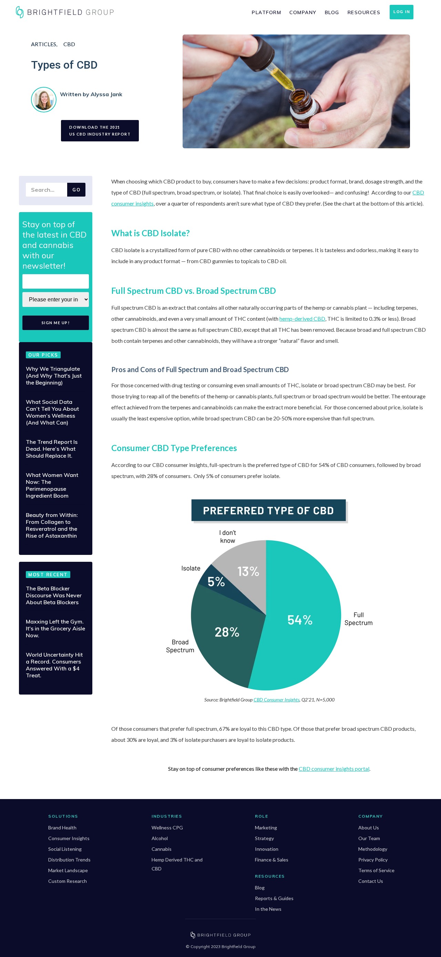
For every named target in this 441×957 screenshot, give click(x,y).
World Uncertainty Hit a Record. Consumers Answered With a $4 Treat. (54, 665)
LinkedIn (64, 105)
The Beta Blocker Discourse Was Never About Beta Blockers (54, 595)
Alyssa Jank (106, 94)
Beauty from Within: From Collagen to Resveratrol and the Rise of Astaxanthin (52, 525)
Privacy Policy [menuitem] (373, 860)
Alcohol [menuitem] (160, 838)
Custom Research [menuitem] (67, 881)
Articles (43, 44)
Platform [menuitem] (266, 12)
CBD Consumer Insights (276, 699)
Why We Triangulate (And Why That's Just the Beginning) (54, 375)
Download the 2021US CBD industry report (100, 130)
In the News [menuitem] (268, 909)
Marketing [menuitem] (266, 827)
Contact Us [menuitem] (370, 881)
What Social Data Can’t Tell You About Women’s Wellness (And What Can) (52, 412)
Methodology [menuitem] (372, 849)
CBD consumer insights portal (334, 768)
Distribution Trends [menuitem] (69, 860)
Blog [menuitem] (332, 12)
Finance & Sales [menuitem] (271, 860)
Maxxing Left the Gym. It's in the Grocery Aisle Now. (55, 628)
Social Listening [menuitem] (65, 849)
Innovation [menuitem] (266, 849)
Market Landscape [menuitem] (68, 870)
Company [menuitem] (303, 12)
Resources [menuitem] (364, 12)
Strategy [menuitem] (264, 838)
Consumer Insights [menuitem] (69, 838)
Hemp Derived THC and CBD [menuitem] (177, 864)
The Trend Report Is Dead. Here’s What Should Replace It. (52, 448)
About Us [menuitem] (368, 827)
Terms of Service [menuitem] (376, 870)
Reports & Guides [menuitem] (274, 898)
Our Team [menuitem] (369, 838)
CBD (69, 44)
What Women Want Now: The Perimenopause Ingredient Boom (52, 485)
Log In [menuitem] (401, 12)
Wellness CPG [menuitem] (167, 827)
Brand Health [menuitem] (62, 827)
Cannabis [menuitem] (162, 849)
